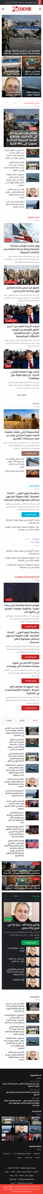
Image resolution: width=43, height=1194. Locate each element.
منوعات (19, 1157)
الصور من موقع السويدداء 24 (22, 1153)
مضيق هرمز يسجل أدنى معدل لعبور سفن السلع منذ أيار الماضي (15, 204)
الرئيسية (35, 1171)
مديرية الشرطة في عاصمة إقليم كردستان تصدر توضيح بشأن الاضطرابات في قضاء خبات (15, 817)
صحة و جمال (7, 1153)
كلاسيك (38, 1157)
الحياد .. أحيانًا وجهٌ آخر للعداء (16, 949)
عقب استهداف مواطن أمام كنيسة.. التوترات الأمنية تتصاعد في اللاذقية (22, 528)
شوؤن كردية (29, 1175)
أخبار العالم (37, 1153)
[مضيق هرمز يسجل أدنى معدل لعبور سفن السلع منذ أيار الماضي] (32, 204)
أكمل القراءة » (30, 453)
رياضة (12, 1175)
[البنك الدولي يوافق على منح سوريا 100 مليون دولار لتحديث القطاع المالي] (32, 461)
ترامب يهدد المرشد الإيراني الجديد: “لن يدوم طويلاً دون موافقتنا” (24, 374)
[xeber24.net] (21, 8)
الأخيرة (34, 720)
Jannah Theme (8, 1186)
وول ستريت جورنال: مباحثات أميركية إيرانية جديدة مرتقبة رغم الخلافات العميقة (21, 248)
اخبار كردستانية (27, 1171)
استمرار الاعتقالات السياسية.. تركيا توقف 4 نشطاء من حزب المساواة (22, 566)
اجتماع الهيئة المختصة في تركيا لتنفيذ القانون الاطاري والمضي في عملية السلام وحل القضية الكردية (15, 831)
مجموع (36, 863)
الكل (15, 103)
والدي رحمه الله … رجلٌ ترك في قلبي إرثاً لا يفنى (23, 926)
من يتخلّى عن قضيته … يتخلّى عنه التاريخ (15, 960)
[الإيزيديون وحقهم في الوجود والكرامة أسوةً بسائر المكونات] (32, 972)
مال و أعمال (28, 1157)
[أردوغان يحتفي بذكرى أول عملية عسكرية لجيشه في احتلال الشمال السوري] (32, 803)
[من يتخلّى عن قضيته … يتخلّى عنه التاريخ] (32, 961)
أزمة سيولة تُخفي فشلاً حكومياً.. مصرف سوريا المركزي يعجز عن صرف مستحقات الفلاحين (21, 435)
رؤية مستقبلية (18, 979)
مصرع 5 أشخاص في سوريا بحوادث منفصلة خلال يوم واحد (22, 521)
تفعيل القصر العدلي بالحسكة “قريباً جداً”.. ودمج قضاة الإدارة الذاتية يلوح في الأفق (14, 166)
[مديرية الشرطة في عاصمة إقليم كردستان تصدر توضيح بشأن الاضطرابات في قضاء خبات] (32, 815)
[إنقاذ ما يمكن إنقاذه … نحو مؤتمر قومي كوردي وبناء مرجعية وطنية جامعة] (11, 87)
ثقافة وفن (12, 1179)
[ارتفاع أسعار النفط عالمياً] (32, 473)
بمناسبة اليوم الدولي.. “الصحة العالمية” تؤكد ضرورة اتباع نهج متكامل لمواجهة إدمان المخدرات (21, 496)
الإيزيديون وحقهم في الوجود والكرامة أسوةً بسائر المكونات (15, 971)
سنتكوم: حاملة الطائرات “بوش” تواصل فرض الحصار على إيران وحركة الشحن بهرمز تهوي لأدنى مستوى (14, 180)
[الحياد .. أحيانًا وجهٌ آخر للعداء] (32, 951)
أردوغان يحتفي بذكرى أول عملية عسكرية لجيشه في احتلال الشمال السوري (14, 805)
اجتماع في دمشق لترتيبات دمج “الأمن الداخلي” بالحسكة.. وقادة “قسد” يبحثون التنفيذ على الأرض (14, 154)
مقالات (16, 896)
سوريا (7, 1171)
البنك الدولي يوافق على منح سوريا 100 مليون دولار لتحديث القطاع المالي (15, 462)
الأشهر (22, 720)
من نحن (12, 1183)
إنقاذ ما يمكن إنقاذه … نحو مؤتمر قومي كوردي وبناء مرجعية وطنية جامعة (14, 193)
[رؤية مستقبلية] (32, 982)
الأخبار (19, 1171)
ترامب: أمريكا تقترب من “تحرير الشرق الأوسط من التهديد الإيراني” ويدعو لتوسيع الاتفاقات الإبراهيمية (23, 331)
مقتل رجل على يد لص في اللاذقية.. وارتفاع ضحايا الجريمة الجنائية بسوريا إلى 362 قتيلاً (21, 52)
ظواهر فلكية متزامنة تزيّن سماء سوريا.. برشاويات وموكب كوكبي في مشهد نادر (21, 608)
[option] (21, 56)
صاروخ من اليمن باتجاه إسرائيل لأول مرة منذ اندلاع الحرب (22, 289)
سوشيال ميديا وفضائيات (25, 1183)
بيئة (16, 1175)
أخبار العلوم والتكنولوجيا (26, 1179)
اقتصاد (21, 1175)
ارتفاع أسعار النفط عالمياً (14, 471)
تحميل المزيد (21, 394)
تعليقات (9, 720)
